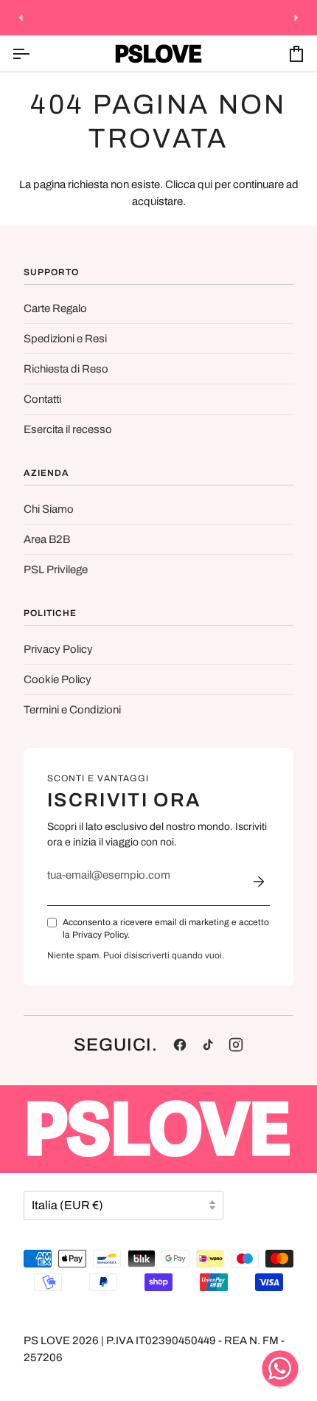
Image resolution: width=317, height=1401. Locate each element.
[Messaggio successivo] (296, 17)
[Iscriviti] (259, 882)
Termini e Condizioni (72, 710)
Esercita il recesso (68, 429)
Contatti (42, 399)
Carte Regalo (55, 308)
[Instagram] (236, 1044)
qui (205, 184)
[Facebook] (180, 1044)
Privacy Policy (58, 649)
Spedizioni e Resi (65, 339)
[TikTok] (208, 1044)
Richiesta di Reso (66, 369)
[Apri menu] (34, 53)
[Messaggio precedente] (20, 17)
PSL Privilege (56, 569)
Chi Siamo (49, 509)
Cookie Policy (57, 679)
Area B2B (47, 539)
